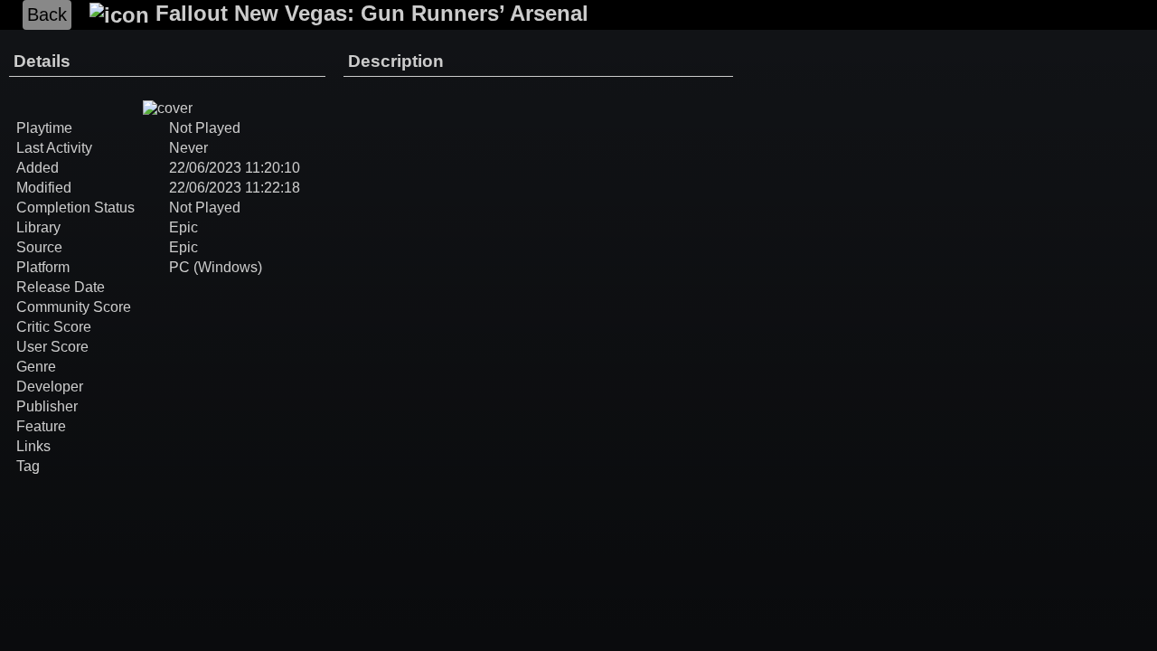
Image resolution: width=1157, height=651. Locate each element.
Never (188, 148)
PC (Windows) (215, 267)
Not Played (204, 207)
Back (47, 14)
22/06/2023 (205, 167)
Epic (183, 227)
